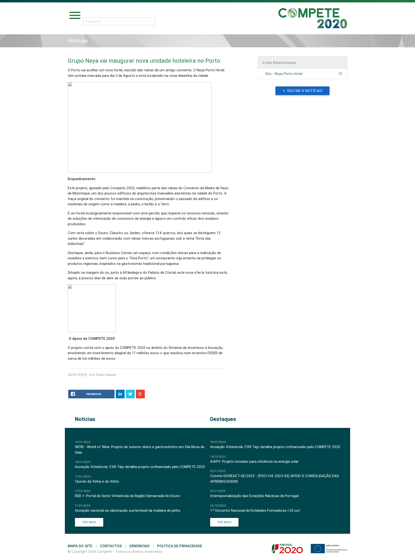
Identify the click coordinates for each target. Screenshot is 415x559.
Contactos (111, 546)
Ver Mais (89, 522)
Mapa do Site (80, 546)
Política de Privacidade (179, 546)
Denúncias (139, 546)
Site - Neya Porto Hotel (283, 73)
